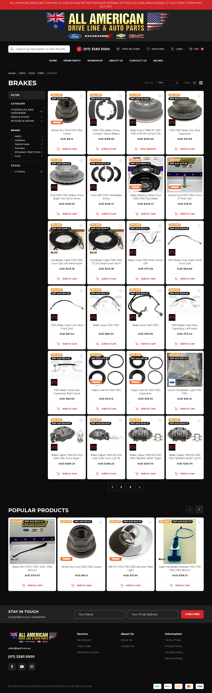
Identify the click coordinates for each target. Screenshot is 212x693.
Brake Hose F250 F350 (106, 325)
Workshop (95, 60)
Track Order (84, 646)
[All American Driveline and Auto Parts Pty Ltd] (106, 25)
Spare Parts (72, 60)
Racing (158, 60)
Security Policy (174, 652)
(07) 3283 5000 (21, 657)
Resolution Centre (88, 652)
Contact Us (138, 60)
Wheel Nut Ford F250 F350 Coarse (81, 566)
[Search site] (12, 49)
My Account (84, 640)
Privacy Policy (173, 646)
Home (53, 60)
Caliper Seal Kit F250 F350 (106, 390)
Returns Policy (174, 658)
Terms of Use (173, 640)
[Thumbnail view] (201, 83)
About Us (116, 60)
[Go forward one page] (139, 487)
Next (199, 509)
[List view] (194, 83)
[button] (176, 49)
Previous (190, 509)
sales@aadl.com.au (19, 648)
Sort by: (149, 82)
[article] (32, 554)
